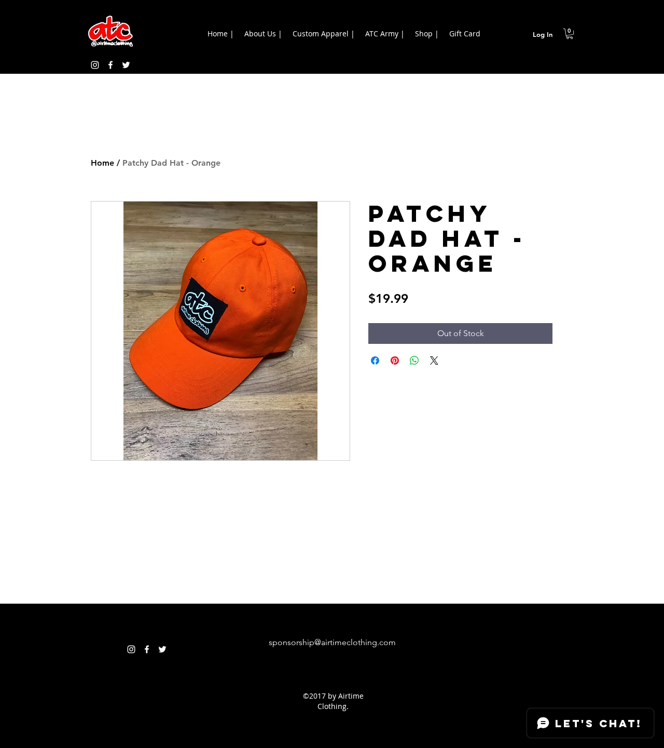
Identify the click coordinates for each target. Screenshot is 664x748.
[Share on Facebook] (375, 360)
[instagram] (95, 65)
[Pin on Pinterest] (395, 360)
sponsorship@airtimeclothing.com (332, 642)
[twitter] (126, 65)
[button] (569, 34)
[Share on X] (434, 360)
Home (102, 163)
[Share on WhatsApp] (414, 360)
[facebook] (110, 65)
